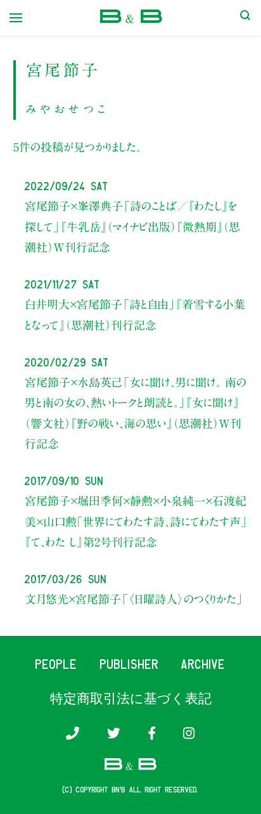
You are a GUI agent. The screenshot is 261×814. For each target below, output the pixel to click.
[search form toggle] (245, 17)
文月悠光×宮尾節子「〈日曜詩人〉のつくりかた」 (134, 599)
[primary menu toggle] (16, 17)
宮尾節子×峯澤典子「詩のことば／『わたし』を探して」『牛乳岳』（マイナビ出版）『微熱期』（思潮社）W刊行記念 (132, 226)
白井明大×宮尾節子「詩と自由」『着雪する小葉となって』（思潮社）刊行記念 (135, 314)
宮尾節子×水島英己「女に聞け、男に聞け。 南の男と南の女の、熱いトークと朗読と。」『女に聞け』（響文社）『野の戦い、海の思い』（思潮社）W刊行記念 (135, 413)
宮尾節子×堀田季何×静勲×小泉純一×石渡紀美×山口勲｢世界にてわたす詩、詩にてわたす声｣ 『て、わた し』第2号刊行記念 (135, 521)
